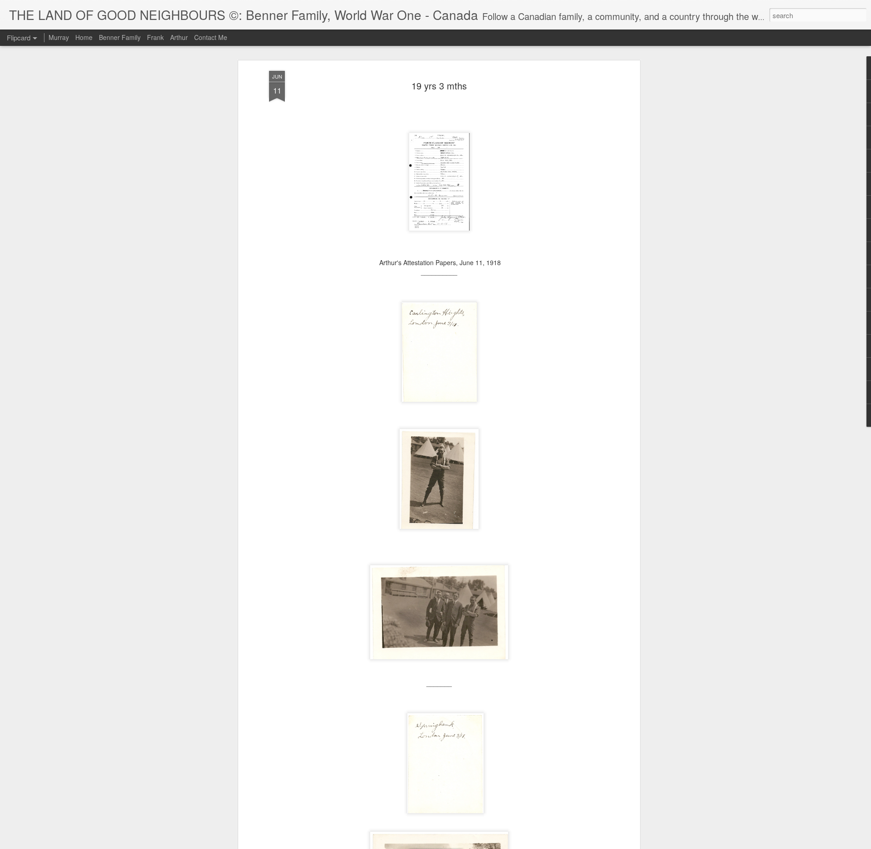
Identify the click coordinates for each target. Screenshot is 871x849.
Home (84, 37)
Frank (155, 37)
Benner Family (120, 37)
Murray (59, 37)
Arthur (179, 37)
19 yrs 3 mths (439, 85)
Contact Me (210, 37)
